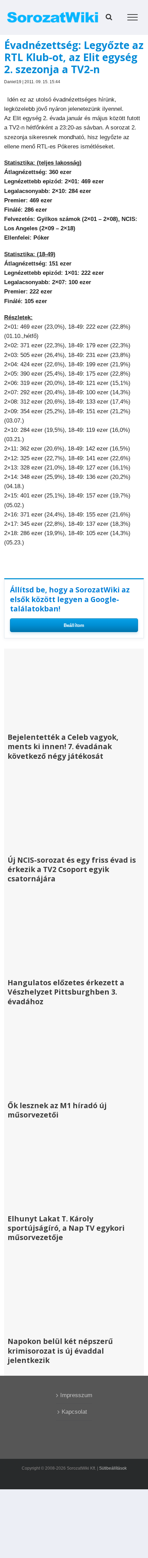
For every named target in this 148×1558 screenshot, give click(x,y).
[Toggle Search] (109, 16)
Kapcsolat (74, 1412)
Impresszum (74, 1395)
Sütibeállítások (113, 1468)
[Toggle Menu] (133, 17)
